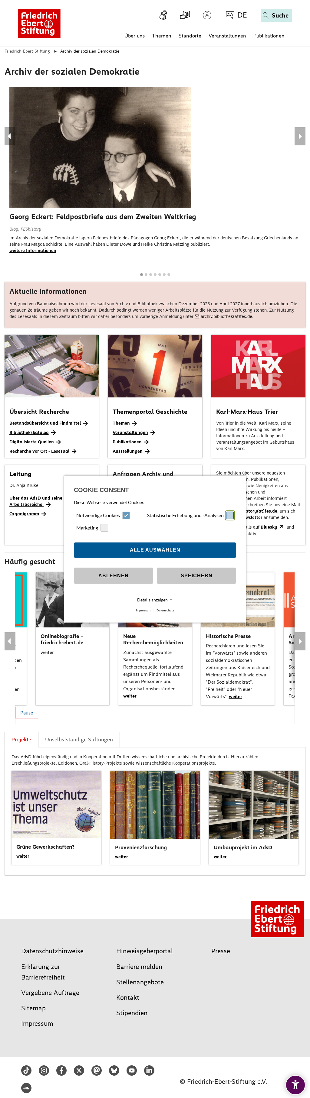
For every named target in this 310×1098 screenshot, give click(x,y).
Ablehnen (113, 575)
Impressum (143, 610)
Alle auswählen (155, 549)
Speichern (197, 575)
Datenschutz (165, 610)
